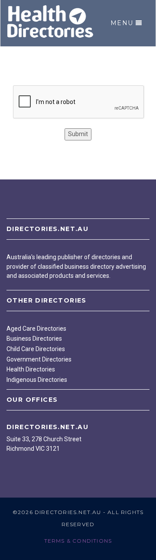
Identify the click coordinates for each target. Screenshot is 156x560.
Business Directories (34, 338)
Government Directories (39, 359)
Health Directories (30, 369)
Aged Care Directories (36, 328)
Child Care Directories (35, 348)
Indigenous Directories (36, 379)
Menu (121, 23)
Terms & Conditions (78, 540)
